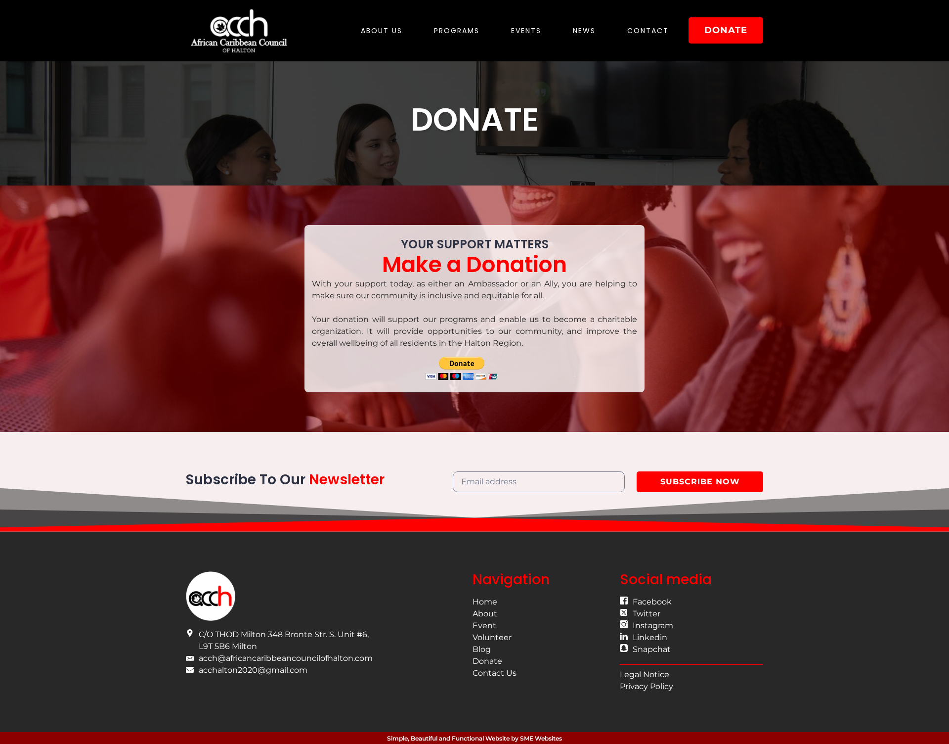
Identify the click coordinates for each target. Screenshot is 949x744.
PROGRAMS (456, 31)
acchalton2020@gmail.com (253, 670)
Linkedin (650, 637)
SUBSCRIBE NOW (700, 481)
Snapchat (652, 649)
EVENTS (526, 31)
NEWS (584, 31)
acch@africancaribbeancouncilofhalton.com (286, 658)
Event (484, 625)
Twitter (646, 613)
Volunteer (492, 637)
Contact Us (495, 673)
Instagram (653, 625)
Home (485, 601)
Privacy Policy (646, 686)
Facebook (652, 601)
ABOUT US (381, 31)
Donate (487, 661)
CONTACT (648, 31)
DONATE (725, 30)
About (485, 613)
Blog (482, 649)
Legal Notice (644, 674)
